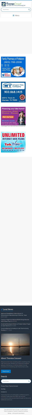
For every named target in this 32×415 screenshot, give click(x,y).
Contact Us (4, 392)
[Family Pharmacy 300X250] (13, 57)
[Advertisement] (16, 37)
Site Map (3, 389)
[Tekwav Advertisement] (13, 132)
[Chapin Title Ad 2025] (13, 82)
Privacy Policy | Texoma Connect (9, 386)
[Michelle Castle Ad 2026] (13, 107)
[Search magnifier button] (29, 9)
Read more (6, 371)
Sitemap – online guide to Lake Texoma (16, 413)
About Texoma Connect (11, 358)
